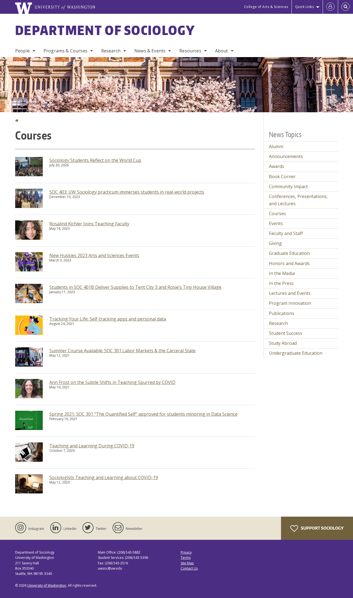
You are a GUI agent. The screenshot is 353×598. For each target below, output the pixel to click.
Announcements (286, 156)
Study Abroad (283, 343)
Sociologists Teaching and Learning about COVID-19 (103, 477)
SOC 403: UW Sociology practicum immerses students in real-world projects (126, 192)
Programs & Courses (65, 51)
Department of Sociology (105, 30)
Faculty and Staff (286, 233)
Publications (281, 313)
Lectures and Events (290, 293)
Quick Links (304, 6)
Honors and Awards (289, 263)
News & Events (149, 51)
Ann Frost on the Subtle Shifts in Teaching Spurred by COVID (112, 382)
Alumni (276, 146)
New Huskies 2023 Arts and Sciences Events (94, 255)
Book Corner (282, 176)
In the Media (282, 273)
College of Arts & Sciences (266, 6)
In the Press (281, 283)
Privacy (186, 552)
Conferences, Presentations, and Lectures (298, 200)
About (221, 51)
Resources (190, 51)
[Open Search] (345, 7)
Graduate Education (289, 253)
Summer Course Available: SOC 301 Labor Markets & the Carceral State (122, 351)
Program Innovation (290, 303)
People (22, 51)
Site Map (187, 563)
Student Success (285, 333)
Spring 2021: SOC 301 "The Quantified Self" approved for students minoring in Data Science (143, 414)
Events (276, 223)
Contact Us (189, 568)
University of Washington (46, 585)
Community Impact (288, 186)
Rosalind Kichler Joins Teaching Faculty (89, 224)
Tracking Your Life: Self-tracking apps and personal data (107, 319)
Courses (277, 213)
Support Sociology (322, 528)
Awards (276, 166)
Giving (275, 243)
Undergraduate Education (295, 353)
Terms (186, 557)
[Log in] (330, 7)
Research (111, 51)
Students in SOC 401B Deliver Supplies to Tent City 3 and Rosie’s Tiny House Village (135, 287)
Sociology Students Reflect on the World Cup (95, 160)
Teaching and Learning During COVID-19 (91, 446)
